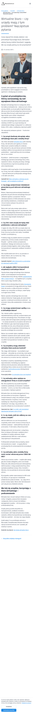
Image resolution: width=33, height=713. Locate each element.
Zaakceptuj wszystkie (8, 710)
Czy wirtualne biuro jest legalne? (21, 374)
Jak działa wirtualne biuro (21, 530)
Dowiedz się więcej (26, 703)
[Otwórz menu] (30, 3)
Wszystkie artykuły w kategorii (12, 538)
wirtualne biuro (20, 10)
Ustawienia (9, 706)
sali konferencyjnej (14, 369)
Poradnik (12, 10)
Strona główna (4, 10)
